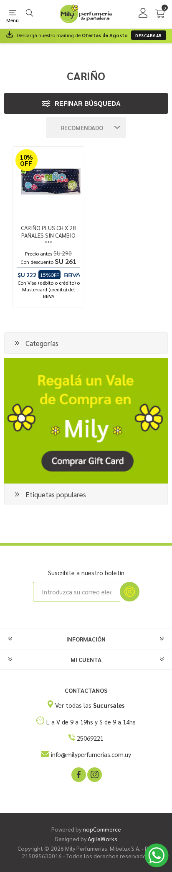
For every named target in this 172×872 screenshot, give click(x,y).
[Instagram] (94, 774)
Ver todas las (89, 705)
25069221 (90, 738)
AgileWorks (102, 838)
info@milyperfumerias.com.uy (91, 754)
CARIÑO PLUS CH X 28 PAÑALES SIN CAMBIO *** (48, 235)
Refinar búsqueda (88, 103)
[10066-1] (48, 182)
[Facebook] (78, 774)
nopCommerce (102, 829)
